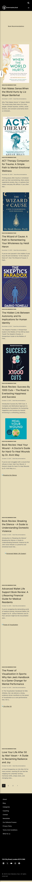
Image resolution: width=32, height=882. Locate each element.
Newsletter (6, 818)
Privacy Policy (7, 826)
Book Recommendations (9, 85)
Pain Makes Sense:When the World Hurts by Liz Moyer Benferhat (15, 92)
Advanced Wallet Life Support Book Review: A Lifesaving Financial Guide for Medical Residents (15, 595)
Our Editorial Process (9, 822)
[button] (1, 74)
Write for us (6, 834)
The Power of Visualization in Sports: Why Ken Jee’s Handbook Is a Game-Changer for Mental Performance (15, 677)
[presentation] (16, 63)
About (5, 799)
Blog (4, 803)
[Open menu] (28, 8)
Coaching (6, 811)
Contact (5, 814)
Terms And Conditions (10, 830)
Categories (6, 807)
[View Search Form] (28, 3)
